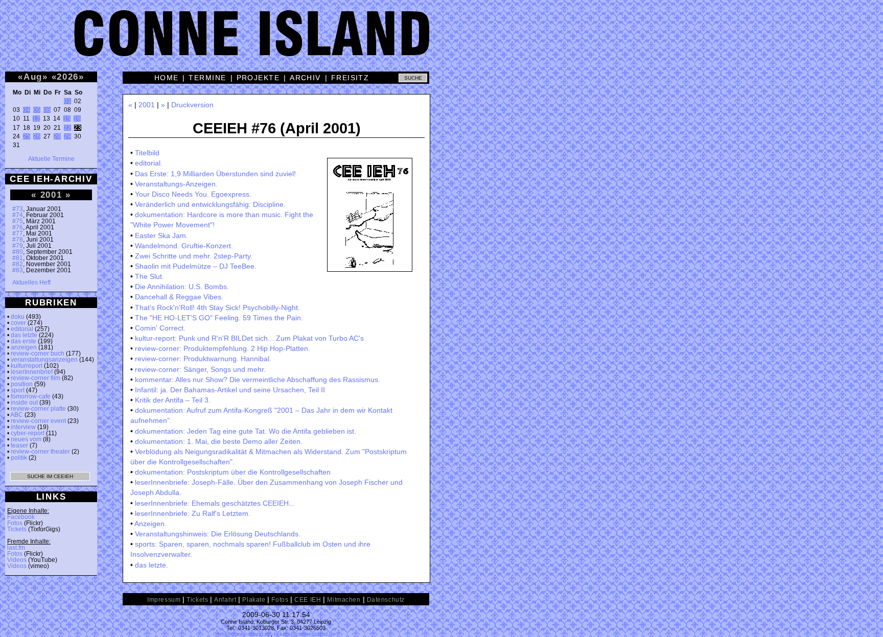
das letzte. (151, 565)
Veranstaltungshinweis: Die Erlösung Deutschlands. (217, 534)
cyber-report (27, 433)
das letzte (24, 335)
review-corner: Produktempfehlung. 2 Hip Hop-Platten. (222, 348)
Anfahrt (225, 600)
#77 (17, 233)
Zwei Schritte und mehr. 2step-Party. (193, 256)
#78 (17, 240)
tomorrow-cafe (31, 396)
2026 (68, 77)
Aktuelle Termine (51, 159)
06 (47, 110)
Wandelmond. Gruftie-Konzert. (184, 246)
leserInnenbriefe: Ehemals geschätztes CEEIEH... (215, 503)
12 (36, 118)
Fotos (14, 523)
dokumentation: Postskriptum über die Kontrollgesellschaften (233, 472)
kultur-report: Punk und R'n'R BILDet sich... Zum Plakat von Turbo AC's (249, 338)
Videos (17, 560)
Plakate (253, 600)
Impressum (163, 600)
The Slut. (149, 276)
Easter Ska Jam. (161, 235)
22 (67, 128)
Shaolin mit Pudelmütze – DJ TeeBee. (196, 266)
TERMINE (207, 78)
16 (77, 118)
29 (67, 136)
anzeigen (24, 347)
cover (18, 323)
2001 (51, 195)
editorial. (148, 163)
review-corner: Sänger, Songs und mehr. (200, 369)
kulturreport (26, 366)
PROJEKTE (258, 78)
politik (19, 458)
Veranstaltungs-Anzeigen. (176, 184)
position (22, 384)
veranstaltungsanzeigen (44, 360)
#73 (17, 209)
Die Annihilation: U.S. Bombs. (182, 286)
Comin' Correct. (160, 328)
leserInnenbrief (32, 372)
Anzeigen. (150, 524)
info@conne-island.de (244, 634)
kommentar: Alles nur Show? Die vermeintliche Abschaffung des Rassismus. (257, 379)
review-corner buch (37, 353)
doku (18, 317)
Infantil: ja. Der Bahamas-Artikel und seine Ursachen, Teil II (230, 390)
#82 (17, 264)
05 (36, 110)
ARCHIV (305, 78)
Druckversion (192, 105)
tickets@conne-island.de (304, 634)
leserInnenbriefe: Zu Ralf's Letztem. (192, 513)
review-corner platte (38, 409)
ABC (16, 415)
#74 (17, 215)
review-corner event (38, 421)
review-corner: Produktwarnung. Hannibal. (203, 359)
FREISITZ (350, 78)
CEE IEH (307, 600)
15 (67, 118)
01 (67, 101)
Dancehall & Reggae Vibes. (179, 297)
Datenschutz (386, 600)
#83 (17, 270)
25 (26, 136)
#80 (17, 252)
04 (26, 110)
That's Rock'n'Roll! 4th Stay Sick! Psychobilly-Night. (217, 307)
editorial (22, 329)
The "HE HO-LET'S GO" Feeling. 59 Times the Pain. (219, 318)
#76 (17, 227)
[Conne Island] (441, 41)
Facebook (21, 517)
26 (36, 136)
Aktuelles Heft (31, 282)
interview (23, 427)
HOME (166, 78)
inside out (24, 402)
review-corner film (35, 378)
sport (18, 390)
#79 (17, 246)
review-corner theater (40, 452)
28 (57, 136)
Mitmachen (343, 600)
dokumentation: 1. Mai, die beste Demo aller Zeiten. (219, 441)
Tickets (17, 529)
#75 (17, 221)
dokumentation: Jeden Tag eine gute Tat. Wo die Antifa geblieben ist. (245, 431)
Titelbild (147, 153)
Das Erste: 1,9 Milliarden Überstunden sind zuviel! (215, 174)
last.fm (16, 548)
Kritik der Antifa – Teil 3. (173, 400)
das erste (23, 341)
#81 (17, 258)
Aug (33, 77)
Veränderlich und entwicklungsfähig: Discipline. (210, 204)
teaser (19, 445)
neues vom (26, 439)
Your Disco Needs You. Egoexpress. (193, 194)
